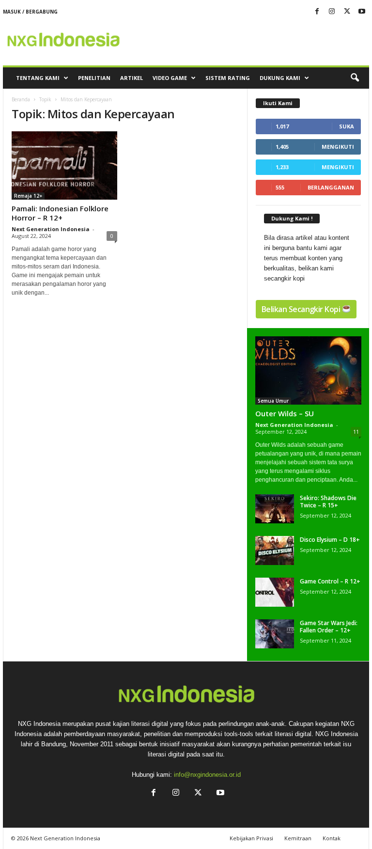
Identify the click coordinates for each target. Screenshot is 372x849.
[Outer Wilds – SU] (308, 370)
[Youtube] (362, 12)
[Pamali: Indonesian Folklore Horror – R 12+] (64, 165)
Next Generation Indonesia (51, 229)
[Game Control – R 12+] (274, 592)
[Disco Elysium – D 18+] (274, 550)
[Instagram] (332, 12)
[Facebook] (317, 12)
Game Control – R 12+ (330, 581)
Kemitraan (297, 838)
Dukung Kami (280, 77)
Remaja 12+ (28, 195)
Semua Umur (273, 400)
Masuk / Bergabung (30, 11)
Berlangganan (331, 187)
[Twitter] (347, 12)
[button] (354, 78)
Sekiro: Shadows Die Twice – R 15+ (328, 501)
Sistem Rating (227, 77)
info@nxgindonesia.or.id (207, 774)
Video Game (170, 77)
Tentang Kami (38, 77)
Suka (346, 126)
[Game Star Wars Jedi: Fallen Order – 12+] (274, 633)
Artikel (131, 77)
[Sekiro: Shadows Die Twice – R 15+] (274, 508)
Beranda (21, 99)
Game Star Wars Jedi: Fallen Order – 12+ (328, 626)
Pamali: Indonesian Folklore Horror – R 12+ (60, 213)
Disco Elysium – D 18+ (330, 539)
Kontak (332, 838)
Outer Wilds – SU (284, 413)
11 (356, 431)
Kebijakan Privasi (251, 838)
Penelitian (94, 77)
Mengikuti (338, 146)
